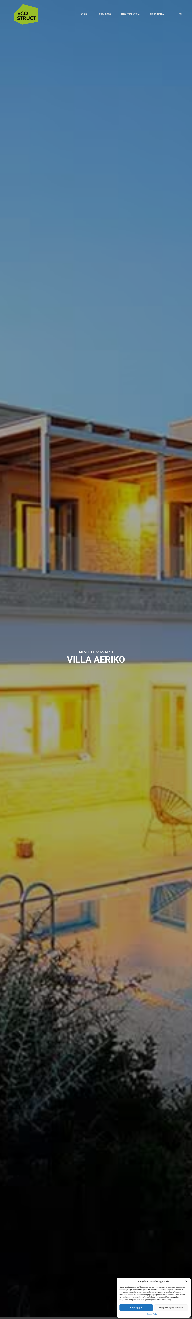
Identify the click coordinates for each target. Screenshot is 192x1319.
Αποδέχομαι (136, 1307)
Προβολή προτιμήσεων (171, 1307)
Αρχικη (85, 14)
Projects (105, 14)
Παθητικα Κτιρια (130, 14)
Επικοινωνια (157, 14)
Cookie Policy (152, 1314)
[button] (186, 1281)
